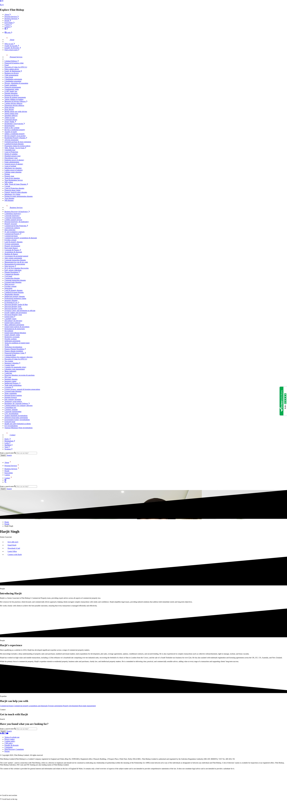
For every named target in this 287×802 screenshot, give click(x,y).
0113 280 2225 (13, 542)
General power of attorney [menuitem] (13, 164)
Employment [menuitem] (9, 317)
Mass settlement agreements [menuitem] (14, 325)
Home (6, 522)
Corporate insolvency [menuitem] (12, 216)
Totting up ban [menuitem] (9, 117)
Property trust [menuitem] (9, 176)
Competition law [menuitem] (10, 407)
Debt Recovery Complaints (14, 749)
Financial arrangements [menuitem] (12, 87)
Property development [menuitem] (12, 246)
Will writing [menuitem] (8, 182)
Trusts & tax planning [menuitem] (12, 178)
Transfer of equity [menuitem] (10, 132)
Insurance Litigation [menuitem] (11, 363)
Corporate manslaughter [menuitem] (12, 412)
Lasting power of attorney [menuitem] (13, 170)
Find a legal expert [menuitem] (11, 50)
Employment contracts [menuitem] (12, 323)
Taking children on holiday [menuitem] (14, 99)
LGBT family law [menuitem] (10, 91)
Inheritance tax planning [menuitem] (13, 168)
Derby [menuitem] (6, 439)
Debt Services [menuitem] (9, 266)
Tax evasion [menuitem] (8, 361)
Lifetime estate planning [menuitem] (12, 172)
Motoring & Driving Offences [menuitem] (15, 101)
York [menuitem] (6, 447)
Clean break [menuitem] (8, 77)
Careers (7, 475)
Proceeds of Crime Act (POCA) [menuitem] (15, 67)
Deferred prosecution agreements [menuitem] (16, 418)
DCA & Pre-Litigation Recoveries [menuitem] (16, 268)
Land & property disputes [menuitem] (13, 242)
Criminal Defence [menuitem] (10, 61)
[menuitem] (6, 29)
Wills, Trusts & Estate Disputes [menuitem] (15, 184)
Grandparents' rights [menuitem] (11, 89)
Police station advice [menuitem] (11, 69)
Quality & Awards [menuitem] (11, 46)
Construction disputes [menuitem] (12, 278)
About (6, 462)
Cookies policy (9, 741)
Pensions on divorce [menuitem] (11, 95)
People (6, 471)
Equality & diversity (11, 745)
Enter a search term (7, 453)
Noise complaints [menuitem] (10, 393)
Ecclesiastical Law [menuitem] (11, 302)
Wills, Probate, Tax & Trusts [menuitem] (14, 148)
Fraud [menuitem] (6, 65)
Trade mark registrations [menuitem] (13, 385)
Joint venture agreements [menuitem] (13, 258)
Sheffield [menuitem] (7, 445)
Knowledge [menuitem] (8, 23)
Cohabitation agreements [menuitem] (13, 79)
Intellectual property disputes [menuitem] (14, 296)
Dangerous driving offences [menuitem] (14, 105)
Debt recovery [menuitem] (9, 284)
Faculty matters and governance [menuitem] (15, 313)
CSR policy (8, 743)
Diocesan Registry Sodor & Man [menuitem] (16, 304)
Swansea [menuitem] (7, 449)
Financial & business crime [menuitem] (14, 63)
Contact (7, 478)
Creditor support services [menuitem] (13, 220)
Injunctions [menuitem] (8, 288)
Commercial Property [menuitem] (12, 234)
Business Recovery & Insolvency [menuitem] (16, 212)
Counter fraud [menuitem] (9, 365)
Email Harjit (12, 545)
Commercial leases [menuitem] (11, 236)
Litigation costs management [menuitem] (14, 369)
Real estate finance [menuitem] (11, 248)
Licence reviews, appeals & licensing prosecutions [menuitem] (22, 389)
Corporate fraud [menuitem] (10, 355)
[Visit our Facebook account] (3, 733)
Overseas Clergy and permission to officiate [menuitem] (19, 311)
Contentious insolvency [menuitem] (12, 214)
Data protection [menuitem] (9, 230)
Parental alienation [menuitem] (10, 93)
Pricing (7, 751)
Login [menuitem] (8, 32)
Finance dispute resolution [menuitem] (13, 351)
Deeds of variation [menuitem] (10, 154)
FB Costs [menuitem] (7, 377)
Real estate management (87, 706)
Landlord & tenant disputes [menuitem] (14, 144)
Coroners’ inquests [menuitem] (11, 409)
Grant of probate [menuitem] (10, 166)
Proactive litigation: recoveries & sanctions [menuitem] (19, 375)
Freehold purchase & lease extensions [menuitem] (17, 142)
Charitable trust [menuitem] (9, 150)
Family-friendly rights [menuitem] (12, 335)
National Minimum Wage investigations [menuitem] (18, 428)
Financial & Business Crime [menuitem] (14, 353)
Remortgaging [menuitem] (9, 126)
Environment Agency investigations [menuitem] (17, 420)
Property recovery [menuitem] (10, 224)
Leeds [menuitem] (6, 443)
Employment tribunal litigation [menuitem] (15, 333)
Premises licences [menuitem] (10, 397)
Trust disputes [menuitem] (9, 198)
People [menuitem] (7, 21)
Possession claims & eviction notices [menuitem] (17, 146)
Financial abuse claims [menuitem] (12, 190)
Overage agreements (55, 706)
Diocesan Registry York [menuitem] (12, 306)
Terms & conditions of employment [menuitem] (16, 343)
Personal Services (10, 466)
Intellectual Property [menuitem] (11, 383)
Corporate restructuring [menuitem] (12, 218)
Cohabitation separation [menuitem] (12, 81)
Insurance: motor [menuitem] (10, 381)
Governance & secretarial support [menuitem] (16, 256)
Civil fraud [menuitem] (8, 276)
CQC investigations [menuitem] (11, 414)
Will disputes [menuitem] (9, 200)
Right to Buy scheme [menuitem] (11, 128)
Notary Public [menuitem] (9, 122)
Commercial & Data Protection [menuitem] (15, 226)
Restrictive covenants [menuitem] (12, 337)
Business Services (10, 469)
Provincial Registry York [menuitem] (13, 315)
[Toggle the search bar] (5, 482)
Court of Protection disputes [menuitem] (14, 188)
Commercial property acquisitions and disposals (31, 706)
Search (9, 455)
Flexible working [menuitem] (10, 339)
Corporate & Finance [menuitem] (12, 250)
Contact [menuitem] (7, 27)
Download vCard (14, 548)
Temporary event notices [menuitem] (13, 401)
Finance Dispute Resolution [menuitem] (14, 349)
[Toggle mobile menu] (1, 1)
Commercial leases (7, 706)
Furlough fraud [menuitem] (9, 422)
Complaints (8, 747)
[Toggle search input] (1, 5)
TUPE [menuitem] (6, 345)
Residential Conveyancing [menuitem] (14, 124)
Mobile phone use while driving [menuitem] (15, 111)
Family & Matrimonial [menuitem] (12, 71)
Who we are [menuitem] (9, 44)
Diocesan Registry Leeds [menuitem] (13, 308)
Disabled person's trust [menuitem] (12, 156)
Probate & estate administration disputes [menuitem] (18, 196)
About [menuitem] (6, 14)
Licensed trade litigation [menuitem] (12, 282)
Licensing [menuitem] (8, 387)
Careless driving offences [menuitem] (13, 103)
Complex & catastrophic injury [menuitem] (15, 367)
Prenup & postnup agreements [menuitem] (15, 97)
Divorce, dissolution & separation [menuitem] (16, 83)
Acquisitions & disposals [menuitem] (13, 252)
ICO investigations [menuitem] (11, 426)
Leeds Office (12, 551)
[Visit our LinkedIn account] (1, 733)
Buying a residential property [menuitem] (14, 130)
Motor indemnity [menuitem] (10, 371)
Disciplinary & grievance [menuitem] (13, 321)
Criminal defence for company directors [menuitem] (18, 357)
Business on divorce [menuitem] (11, 73)
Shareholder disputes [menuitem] (11, 294)
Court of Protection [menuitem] (11, 152)
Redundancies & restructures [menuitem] (14, 329)
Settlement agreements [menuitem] (12, 341)
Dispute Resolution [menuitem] (11, 272)
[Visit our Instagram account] (5, 733)
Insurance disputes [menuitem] (10, 300)
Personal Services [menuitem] (10, 17)
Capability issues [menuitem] (10, 319)
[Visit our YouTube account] (7, 733)
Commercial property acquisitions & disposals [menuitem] (20, 238)
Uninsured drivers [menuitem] (10, 120)
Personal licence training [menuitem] (13, 395)
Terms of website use (11, 737)
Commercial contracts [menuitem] (12, 228)
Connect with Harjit (15, 554)
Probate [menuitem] (7, 174)
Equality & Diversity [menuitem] (12, 48)
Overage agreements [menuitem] (11, 244)
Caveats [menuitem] (7, 186)
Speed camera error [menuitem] (11, 113)
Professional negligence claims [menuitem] (15, 298)
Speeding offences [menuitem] (10, 115)
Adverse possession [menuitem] (11, 140)
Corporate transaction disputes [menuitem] (15, 260)
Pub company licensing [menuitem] (12, 399)
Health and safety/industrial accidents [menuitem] (17, 424)
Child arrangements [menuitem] (11, 75)
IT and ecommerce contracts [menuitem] (14, 232)
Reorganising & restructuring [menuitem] (14, 264)
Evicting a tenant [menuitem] (10, 240)
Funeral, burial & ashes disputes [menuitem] (15, 192)
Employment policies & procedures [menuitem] (16, 327)
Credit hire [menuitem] (8, 373)
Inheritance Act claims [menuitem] (12, 194)
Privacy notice (9, 739)
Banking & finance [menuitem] (11, 254)
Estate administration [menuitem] (11, 162)
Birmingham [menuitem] (9, 441)
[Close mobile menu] (2, 1)
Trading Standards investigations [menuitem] (15, 416)
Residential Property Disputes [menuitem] (15, 138)
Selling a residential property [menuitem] (14, 134)
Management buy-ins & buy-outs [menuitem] (16, 262)
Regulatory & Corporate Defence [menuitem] (16, 403)
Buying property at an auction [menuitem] (15, 136)
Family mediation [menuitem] (10, 85)
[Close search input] (3, 5)
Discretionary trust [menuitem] (10, 158)
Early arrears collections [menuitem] (12, 270)
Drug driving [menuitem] (9, 109)
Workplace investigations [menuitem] (13, 347)
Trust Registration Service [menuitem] (13, 180)
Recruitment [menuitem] (8, 331)
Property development (71, 706)
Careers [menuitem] (7, 25)
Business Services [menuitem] (11, 19)
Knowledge (8, 473)
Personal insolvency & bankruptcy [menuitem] (16, 222)
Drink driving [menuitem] (9, 107)
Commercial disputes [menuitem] (11, 274)
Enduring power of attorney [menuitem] (14, 160)
